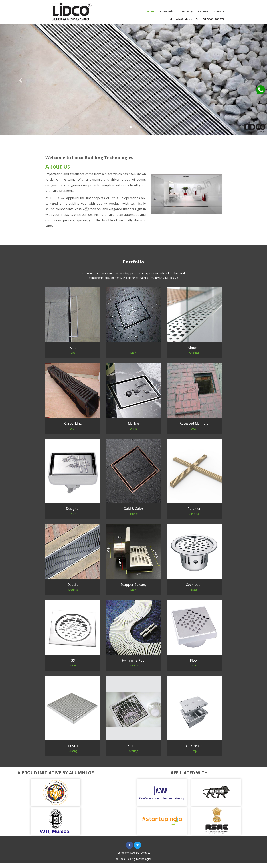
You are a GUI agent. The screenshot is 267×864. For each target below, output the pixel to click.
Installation (167, 11)
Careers (203, 11)
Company (187, 11)
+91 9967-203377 (212, 19)
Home (151, 11)
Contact (219, 11)
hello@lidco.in (184, 19)
